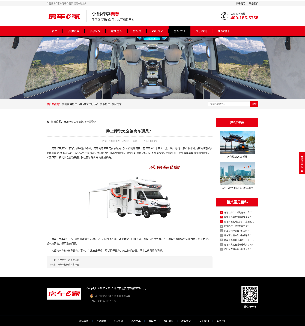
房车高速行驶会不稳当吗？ (235, 230)
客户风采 (157, 31)
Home (67, 121)
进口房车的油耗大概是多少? (236, 249)
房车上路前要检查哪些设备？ (236, 216)
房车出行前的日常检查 (68, 264)
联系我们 (253, 3)
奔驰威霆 (73, 31)
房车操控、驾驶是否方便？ (235, 226)
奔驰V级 (95, 31)
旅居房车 (116, 31)
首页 (55, 31)
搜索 (254, 104)
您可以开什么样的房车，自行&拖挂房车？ (238, 212)
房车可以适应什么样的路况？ (236, 235)
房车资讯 (179, 31)
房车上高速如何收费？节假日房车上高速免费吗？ (238, 239)
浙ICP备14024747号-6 (103, 300)
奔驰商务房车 (69, 104)
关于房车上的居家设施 (68, 260)
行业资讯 (91, 121)
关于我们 (240, 3)
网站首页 (84, 320)
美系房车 (105, 104)
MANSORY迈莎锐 (88, 104)
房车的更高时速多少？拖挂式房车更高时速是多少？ (238, 221)
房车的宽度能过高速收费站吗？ (237, 244)
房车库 (137, 31)
